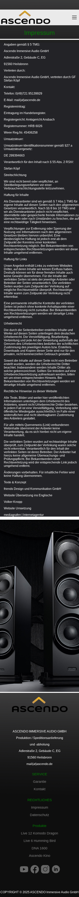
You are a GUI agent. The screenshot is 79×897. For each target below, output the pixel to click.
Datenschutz (39, 815)
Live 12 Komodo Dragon (39, 833)
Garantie (39, 782)
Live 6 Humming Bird (40, 841)
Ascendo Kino (39, 856)
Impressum (39, 807)
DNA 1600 (39, 848)
